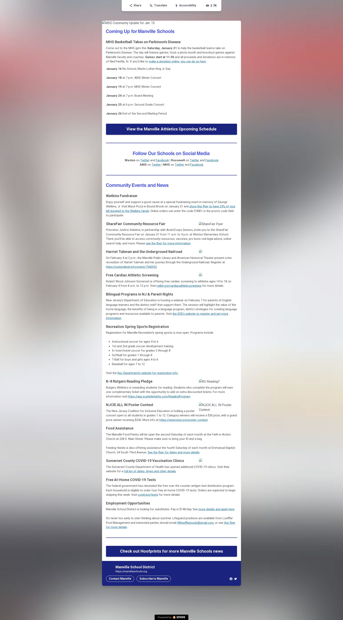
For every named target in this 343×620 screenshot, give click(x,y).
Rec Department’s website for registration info (148, 373)
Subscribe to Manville (154, 578)
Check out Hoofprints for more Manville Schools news (171, 551)
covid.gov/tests (148, 495)
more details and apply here (216, 509)
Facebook (162, 160)
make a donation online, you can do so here (177, 61)
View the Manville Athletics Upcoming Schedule (171, 129)
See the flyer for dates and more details (173, 452)
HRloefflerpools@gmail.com (195, 523)
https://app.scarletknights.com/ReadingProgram (159, 396)
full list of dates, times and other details (150, 471)
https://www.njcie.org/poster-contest (183, 420)
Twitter (144, 160)
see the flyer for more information (168, 243)
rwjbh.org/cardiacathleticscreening (179, 286)
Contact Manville (120, 578)
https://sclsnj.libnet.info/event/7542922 (131, 267)
